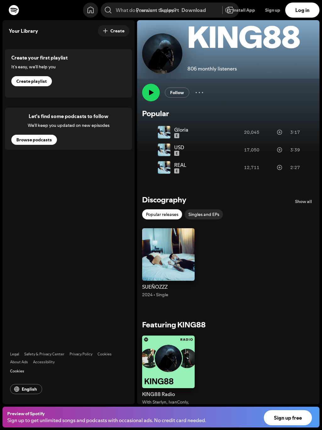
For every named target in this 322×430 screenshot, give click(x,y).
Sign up (272, 10)
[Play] (151, 92)
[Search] (108, 10)
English (29, 389)
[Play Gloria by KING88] (150, 132)
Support (169, 10)
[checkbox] (162, 214)
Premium (146, 10)
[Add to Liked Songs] (279, 132)
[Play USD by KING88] (150, 149)
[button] (168, 263)
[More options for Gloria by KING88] (306, 132)
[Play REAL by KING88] (150, 167)
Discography (164, 199)
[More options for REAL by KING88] (306, 167)
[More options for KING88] (199, 92)
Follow (177, 92)
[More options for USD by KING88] (306, 150)
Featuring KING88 (174, 324)
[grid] (228, 150)
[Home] (90, 10)
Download (193, 10)
